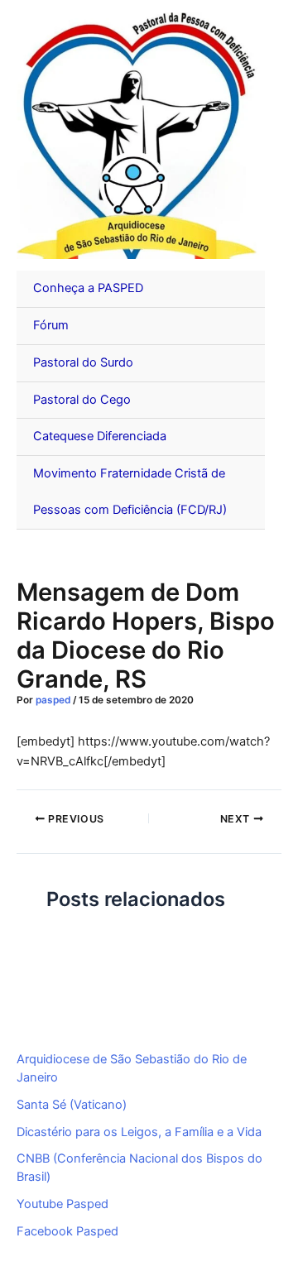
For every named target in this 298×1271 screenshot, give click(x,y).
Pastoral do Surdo (83, 362)
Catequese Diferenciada (99, 436)
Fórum (51, 325)
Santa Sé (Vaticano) (72, 1104)
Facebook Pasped (67, 1231)
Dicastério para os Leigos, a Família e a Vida (139, 1132)
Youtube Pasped (62, 1204)
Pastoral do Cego (82, 399)
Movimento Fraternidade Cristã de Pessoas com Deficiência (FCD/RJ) (130, 491)
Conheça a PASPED (88, 288)
